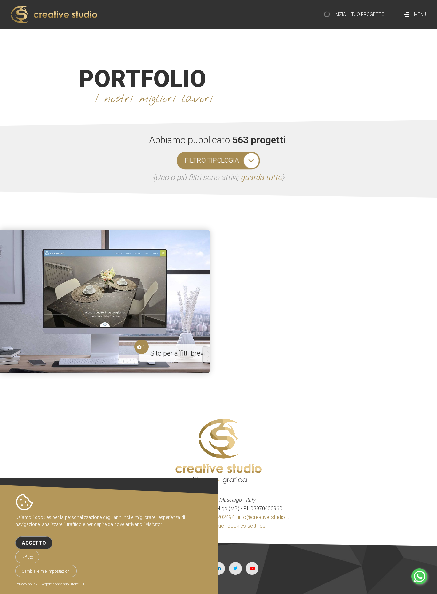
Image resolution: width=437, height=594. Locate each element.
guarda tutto (261, 177)
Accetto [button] (34, 543)
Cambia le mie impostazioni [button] (46, 571)
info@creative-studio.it (263, 517)
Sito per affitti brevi (177, 353)
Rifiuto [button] (27, 557)
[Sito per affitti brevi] (105, 301)
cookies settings (246, 526)
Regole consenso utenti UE (63, 584)
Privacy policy (26, 584)
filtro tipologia (212, 160)
